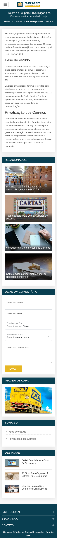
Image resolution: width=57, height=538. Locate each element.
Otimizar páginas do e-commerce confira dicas (34, 487)
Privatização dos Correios (22, 439)
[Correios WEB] (28, 4)
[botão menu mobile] (5, 4)
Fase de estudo (17, 431)
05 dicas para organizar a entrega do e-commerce (35, 474)
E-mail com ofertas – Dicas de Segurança (36, 461)
